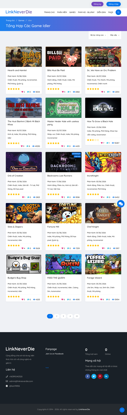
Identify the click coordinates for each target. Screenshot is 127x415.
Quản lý (20, 84)
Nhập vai (51, 134)
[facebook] (87, 376)
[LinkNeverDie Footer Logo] (20, 348)
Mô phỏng (22, 80)
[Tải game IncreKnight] (103, 162)
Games (72, 12)
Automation (101, 135)
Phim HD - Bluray (86, 12)
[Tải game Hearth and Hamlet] (24, 56)
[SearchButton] (118, 12)
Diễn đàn (101, 12)
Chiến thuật (12, 80)
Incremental (32, 80)
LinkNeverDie (84, 409)
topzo (47, 367)
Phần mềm (62, 12)
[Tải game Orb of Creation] (24, 162)
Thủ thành (101, 80)
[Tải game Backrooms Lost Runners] (63, 162)
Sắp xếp (113, 35)
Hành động (51, 80)
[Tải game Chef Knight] (103, 213)
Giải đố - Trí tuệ (29, 185)
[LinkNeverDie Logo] (19, 11)
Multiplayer (76, 154)
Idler (30, 20)
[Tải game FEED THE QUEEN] (63, 264)
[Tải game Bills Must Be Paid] (63, 56)
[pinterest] (100, 376)
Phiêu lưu (60, 185)
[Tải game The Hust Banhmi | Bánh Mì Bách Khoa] (24, 107)
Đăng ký (97, 4)
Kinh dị (10, 134)
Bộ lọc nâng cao (97, 35)
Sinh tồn (106, 287)
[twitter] (93, 376)
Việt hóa (77, 156)
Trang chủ (49, 12)
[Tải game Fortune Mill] (63, 213)
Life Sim (90, 287)
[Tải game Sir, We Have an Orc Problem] (103, 56)
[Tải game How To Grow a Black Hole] (103, 107)
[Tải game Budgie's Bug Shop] (24, 264)
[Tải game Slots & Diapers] (24, 213)
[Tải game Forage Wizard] (103, 264)
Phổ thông (12, 84)
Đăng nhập (113, 4)
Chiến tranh (102, 84)
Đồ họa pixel (18, 189)
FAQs (110, 12)
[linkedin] (106, 376)
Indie (69, 80)
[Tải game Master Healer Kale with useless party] (63, 107)
